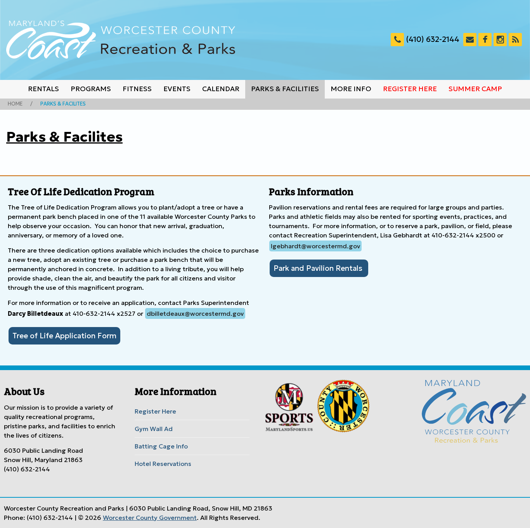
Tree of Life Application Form (64, 335)
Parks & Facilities (285, 89)
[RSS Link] (515, 39)
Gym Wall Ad (154, 429)
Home (15, 104)
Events (177, 89)
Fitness (137, 89)
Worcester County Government (150, 517)
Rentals (43, 89)
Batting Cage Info (161, 446)
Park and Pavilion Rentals (319, 268)
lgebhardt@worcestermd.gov (315, 246)
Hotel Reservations (163, 463)
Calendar (220, 89)
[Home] (120, 40)
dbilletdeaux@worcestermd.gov (195, 313)
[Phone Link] (397, 39)
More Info (351, 89)
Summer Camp (475, 89)
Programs (91, 89)
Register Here (410, 89)
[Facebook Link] (485, 39)
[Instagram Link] (500, 39)
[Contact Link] (469, 39)
